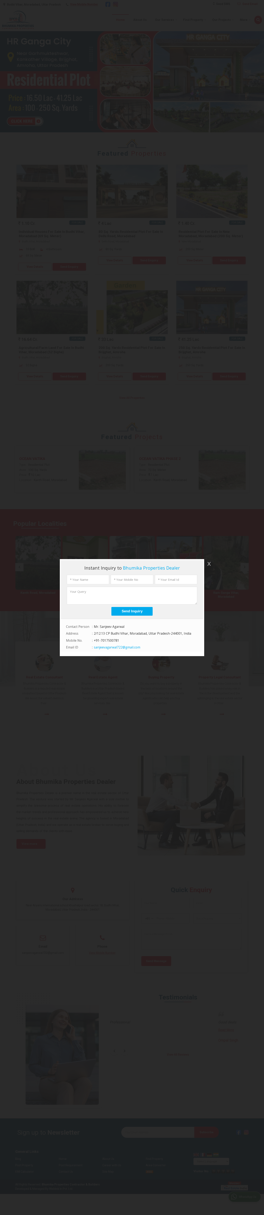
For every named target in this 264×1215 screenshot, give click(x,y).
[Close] (208, 563)
